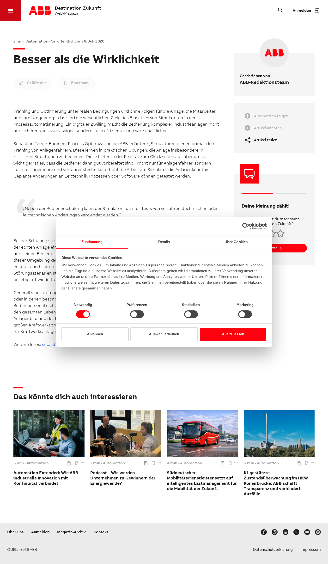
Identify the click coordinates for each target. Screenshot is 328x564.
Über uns (15, 531)
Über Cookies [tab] (236, 242)
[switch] (137, 314)
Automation (38, 463)
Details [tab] (164, 242)
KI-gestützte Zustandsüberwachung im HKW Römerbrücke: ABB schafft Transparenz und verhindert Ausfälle (276, 483)
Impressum (310, 549)
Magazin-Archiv (71, 531)
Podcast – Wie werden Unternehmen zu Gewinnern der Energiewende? (122, 478)
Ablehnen (95, 334)
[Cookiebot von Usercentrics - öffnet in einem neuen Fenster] (246, 226)
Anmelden (40, 531)
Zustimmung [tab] (92, 242)
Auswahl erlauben (164, 334)
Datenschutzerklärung (273, 549)
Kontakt (100, 531)
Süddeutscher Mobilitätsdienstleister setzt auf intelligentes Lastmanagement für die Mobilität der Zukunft (202, 480)
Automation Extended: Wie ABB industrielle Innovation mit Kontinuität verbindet (45, 478)
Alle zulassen (233, 334)
